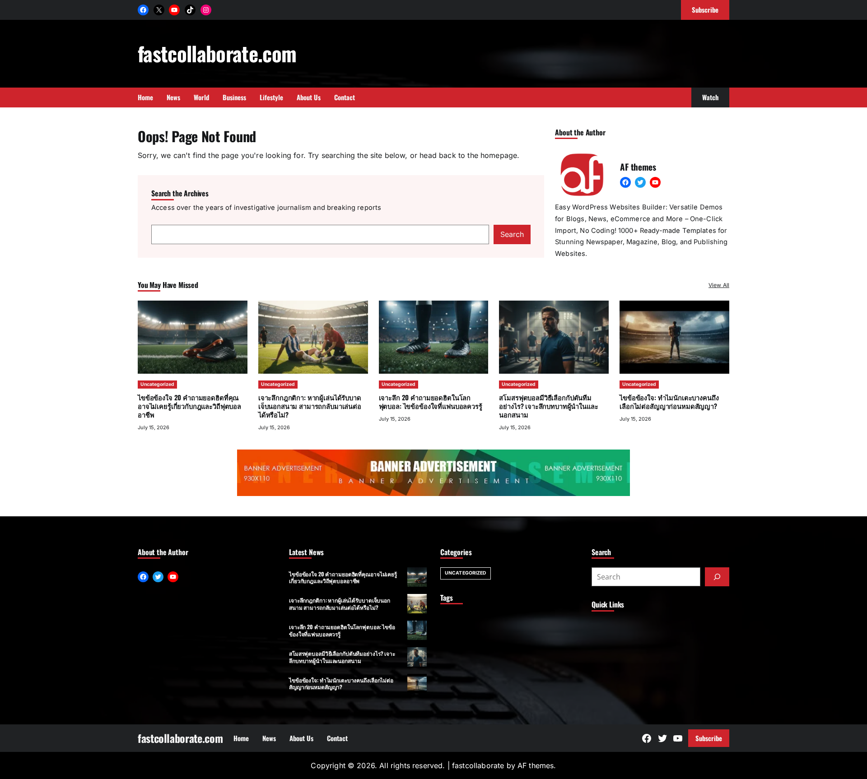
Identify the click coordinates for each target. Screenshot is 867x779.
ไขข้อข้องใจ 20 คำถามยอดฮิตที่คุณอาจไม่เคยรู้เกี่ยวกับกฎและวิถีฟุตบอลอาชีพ (189, 405)
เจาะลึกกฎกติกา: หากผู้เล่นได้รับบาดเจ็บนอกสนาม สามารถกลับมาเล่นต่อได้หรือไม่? (309, 405)
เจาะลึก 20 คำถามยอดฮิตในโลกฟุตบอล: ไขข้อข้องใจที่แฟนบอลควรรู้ (430, 401)
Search (512, 234)
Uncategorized (157, 384)
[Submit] (717, 576)
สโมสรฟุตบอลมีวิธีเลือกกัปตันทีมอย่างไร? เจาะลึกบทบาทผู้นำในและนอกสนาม (548, 405)
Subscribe (708, 738)
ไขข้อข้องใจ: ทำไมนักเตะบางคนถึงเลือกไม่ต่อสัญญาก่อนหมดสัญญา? (669, 401)
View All (719, 285)
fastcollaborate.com (217, 53)
